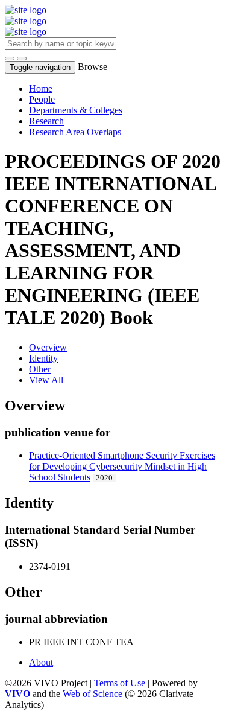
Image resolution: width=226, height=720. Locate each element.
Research (46, 121)
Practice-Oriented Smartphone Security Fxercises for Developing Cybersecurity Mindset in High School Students (122, 466)
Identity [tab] (43, 358)
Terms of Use (121, 683)
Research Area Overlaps (75, 132)
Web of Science (92, 694)
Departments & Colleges (75, 110)
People (42, 99)
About (41, 662)
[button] (9, 58)
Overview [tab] (48, 347)
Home (40, 88)
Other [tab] (40, 369)
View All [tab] (46, 380)
